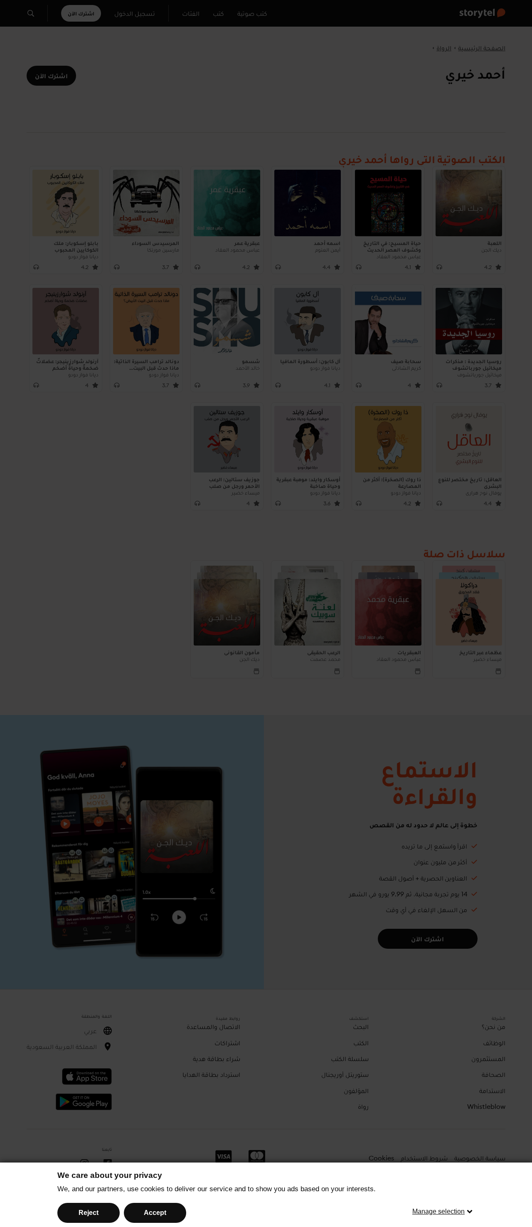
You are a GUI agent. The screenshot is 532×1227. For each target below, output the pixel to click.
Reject (89, 1212)
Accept (155, 1212)
